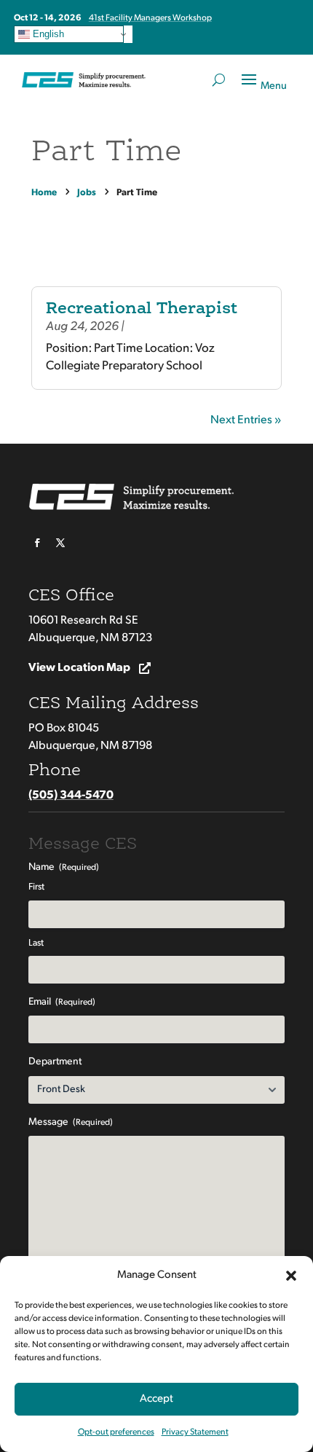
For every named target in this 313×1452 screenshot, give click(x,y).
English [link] (47, 33)
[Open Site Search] (219, 79)
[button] (291, 1275)
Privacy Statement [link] (195, 1432)
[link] (46, 192)
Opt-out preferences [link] (116, 1432)
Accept (156, 1399)
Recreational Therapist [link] (141, 309)
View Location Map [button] (79, 668)
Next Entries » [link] (246, 420)
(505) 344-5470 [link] (71, 795)
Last (36, 943)
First (36, 887)
